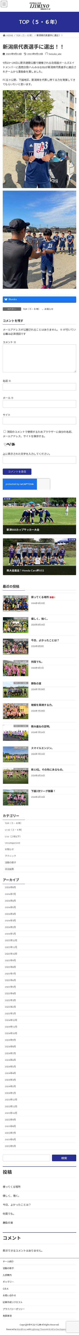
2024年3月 (10, 1080)
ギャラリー (8, 1281)
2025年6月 (10, 980)
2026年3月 (10, 920)
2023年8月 (10, 1126)
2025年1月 (10, 1013)
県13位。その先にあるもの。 (48, 769)
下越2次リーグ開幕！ (43, 791)
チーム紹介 (8, 1261)
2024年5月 (10, 1066)
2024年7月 (10, 1053)
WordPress (22, 1329)
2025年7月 (10, 973)
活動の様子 (10, 862)
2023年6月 (10, 1139)
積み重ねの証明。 (41, 726)
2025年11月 (11, 947)
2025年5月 (10, 987)
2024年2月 (10, 1086)
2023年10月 (11, 1113)
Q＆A (5, 1288)
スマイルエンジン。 (42, 748)
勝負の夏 (36, 683)
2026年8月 (10, 887)
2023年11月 (11, 1106)
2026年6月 (10, 900)
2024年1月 (10, 1093)
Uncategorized (12, 842)
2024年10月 (11, 1033)
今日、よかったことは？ (45, 640)
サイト (6, 414)
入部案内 (7, 1275)
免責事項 (7, 1315)
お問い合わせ (9, 1295)
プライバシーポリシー (14, 1309)
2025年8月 (10, 967)
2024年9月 (10, 1040)
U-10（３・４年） (14, 830)
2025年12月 (11, 940)
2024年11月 (11, 1026)
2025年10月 (11, 953)
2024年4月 (10, 1073)
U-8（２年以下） (13, 836)
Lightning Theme (38, 1329)
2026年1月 (10, 934)
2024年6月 (10, 1060)
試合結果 (9, 869)
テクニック (10, 855)
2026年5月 (10, 907)
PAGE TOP (73, 1291)
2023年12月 (11, 1099)
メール (8, 397)
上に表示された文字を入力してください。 (27, 453)
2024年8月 (10, 1046)
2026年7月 (10, 894)
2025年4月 (10, 993)
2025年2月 (10, 1006)
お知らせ (48, 309)
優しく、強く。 (40, 618)
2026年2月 (10, 927)
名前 (7, 380)
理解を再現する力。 (42, 704)
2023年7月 (10, 1133)
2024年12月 (11, 1020)
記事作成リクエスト (13, 1302)
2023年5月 (10, 1146)
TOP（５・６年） (31, 309)
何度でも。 (37, 661)
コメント (9, 342)
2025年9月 (10, 960)
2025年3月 (10, 1000)
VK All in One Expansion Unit (60, 1329)
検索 (64, 1158)
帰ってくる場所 (43, 597)
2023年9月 (10, 1119)
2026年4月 (10, 914)
